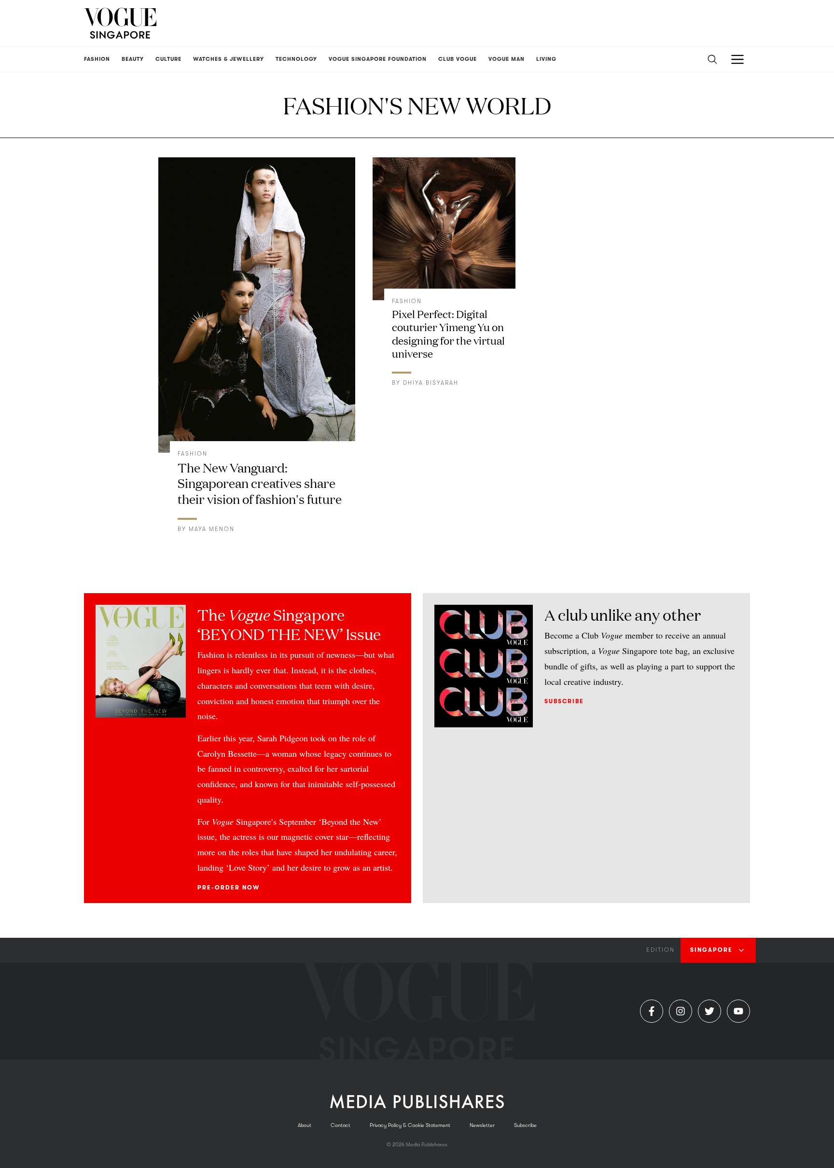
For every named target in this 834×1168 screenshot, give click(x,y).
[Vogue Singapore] (120, 23)
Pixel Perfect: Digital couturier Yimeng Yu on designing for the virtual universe (448, 333)
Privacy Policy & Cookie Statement (410, 1125)
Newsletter (482, 1125)
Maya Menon (212, 529)
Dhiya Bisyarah (431, 382)
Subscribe (564, 701)
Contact (340, 1125)
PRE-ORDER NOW (228, 887)
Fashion (193, 453)
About (304, 1125)
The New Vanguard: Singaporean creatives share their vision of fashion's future (260, 483)
